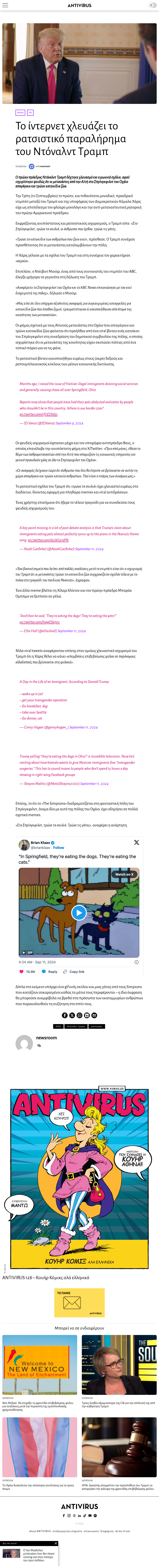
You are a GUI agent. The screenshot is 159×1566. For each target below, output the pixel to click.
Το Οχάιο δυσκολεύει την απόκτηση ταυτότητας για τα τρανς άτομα (38, 1487)
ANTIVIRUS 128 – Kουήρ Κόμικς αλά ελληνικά (45, 1277)
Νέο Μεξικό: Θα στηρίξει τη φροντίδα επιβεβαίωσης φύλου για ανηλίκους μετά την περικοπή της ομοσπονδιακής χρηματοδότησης (37, 1406)
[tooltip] (65, 1015)
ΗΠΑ (58, 1026)
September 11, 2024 (89, 549)
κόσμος (20, 112)
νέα (30, 112)
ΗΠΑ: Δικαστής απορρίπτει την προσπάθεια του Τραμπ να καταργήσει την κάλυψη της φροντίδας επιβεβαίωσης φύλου (118, 1487)
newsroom (45, 166)
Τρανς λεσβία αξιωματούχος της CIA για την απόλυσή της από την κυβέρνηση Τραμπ (118, 1404)
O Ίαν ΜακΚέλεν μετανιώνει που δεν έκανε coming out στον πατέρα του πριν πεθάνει (38, 1555)
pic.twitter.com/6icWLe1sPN (48, 540)
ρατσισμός (96, 1026)
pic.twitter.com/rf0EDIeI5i (39, 414)
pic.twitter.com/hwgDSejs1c (40, 622)
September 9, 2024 (69, 423)
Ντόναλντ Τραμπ (76, 1026)
